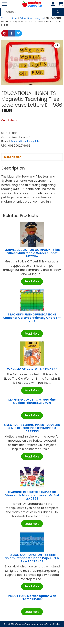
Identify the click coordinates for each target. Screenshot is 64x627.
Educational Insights (32, 18)
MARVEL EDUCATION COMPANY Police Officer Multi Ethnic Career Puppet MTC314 (32, 253)
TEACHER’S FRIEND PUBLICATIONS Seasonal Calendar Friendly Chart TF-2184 (32, 317)
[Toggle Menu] (4, 4)
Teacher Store (9, 18)
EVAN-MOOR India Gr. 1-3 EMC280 (32, 369)
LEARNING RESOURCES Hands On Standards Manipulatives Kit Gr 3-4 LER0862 (32, 495)
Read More (32, 281)
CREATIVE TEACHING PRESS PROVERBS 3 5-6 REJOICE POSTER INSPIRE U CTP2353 (32, 428)
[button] (57, 45)
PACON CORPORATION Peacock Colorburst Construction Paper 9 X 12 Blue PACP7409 (32, 558)
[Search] (58, 12)
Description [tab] (12, 157)
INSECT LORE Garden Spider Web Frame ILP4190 (32, 597)
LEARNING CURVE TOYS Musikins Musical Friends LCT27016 (32, 401)
